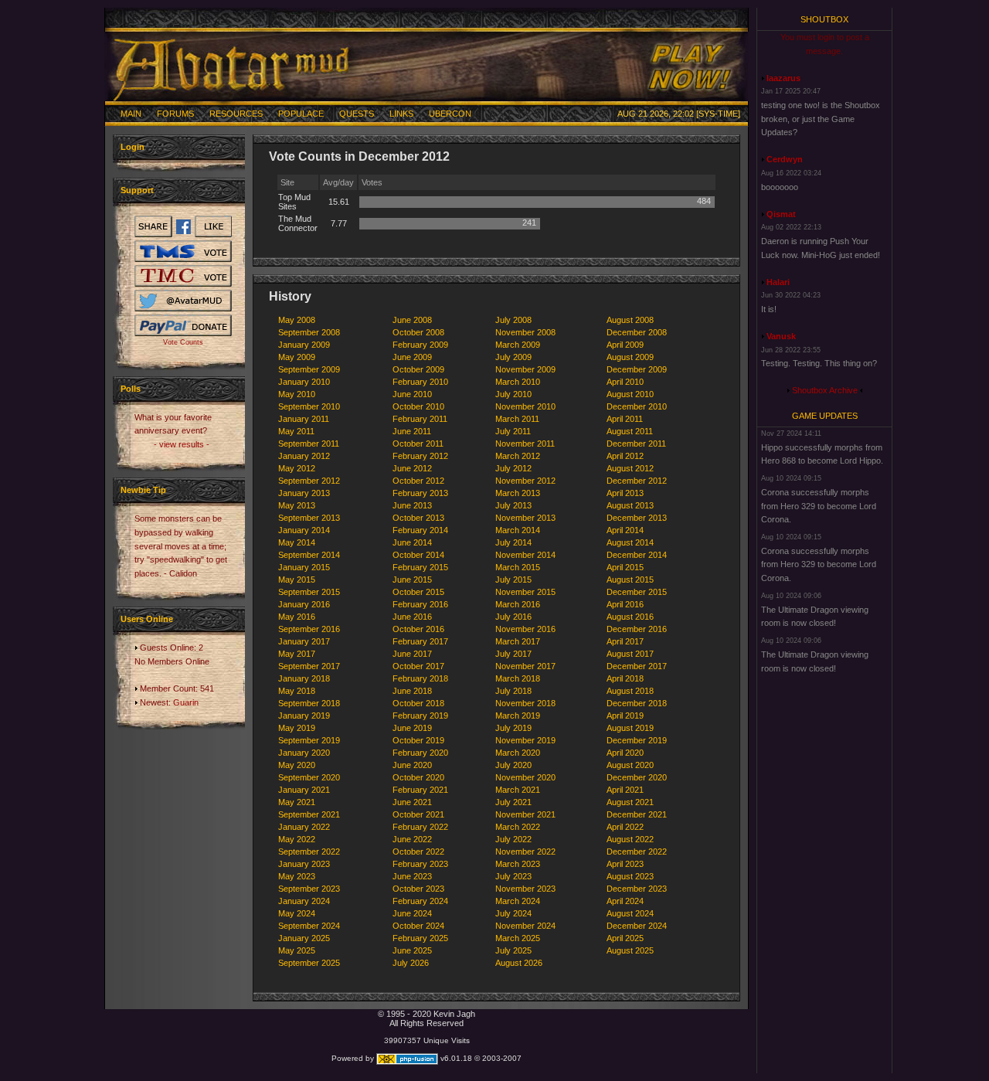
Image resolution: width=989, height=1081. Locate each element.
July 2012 (513, 468)
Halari (778, 282)
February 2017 (420, 641)
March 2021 (517, 789)
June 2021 (412, 802)
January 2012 (304, 456)
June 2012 (412, 468)
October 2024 (418, 925)
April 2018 (625, 678)
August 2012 (630, 468)
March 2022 (517, 826)
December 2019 (637, 740)
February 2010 (420, 381)
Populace (301, 113)
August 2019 (630, 728)
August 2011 (630, 431)
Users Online (147, 619)
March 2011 (517, 418)
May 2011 (296, 431)
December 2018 (637, 703)
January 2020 (304, 752)
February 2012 (420, 456)
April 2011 (625, 418)
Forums (175, 113)
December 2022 (637, 851)
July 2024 (513, 913)
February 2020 (420, 752)
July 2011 (513, 431)
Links (401, 113)
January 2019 (304, 715)
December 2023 (637, 888)
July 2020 (513, 765)
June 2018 (412, 690)
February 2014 (420, 530)
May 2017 (296, 653)
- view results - (181, 444)
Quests (356, 113)
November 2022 (525, 851)
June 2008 (412, 320)
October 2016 (418, 629)
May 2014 (296, 542)
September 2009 (309, 369)
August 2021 (630, 802)
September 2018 (309, 703)
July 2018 (513, 690)
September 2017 (309, 666)
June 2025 (412, 950)
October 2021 (418, 814)
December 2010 (637, 406)
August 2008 (630, 320)
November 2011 (525, 443)
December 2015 (637, 592)
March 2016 (517, 604)
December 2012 (637, 480)
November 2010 (525, 406)
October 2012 (418, 480)
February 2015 (420, 567)
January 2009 (304, 344)
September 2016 (309, 629)
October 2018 (418, 703)
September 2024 (309, 925)
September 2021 (309, 814)
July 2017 (513, 653)
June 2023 (412, 876)
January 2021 (304, 789)
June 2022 (412, 839)
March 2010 (517, 381)
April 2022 (625, 826)
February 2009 (420, 344)
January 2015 (304, 567)
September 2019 (309, 740)
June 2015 (412, 579)
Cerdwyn (784, 159)
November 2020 (525, 777)
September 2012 (309, 480)
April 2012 (625, 456)
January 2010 (304, 381)
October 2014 (418, 554)
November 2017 (525, 666)
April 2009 (625, 344)
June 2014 (412, 542)
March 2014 (517, 530)
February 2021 (420, 789)
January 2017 (304, 641)
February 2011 (420, 418)
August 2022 (630, 839)
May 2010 (296, 394)
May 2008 (296, 320)
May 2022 (296, 839)
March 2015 (517, 567)
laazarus (783, 78)
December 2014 (637, 554)
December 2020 (637, 777)
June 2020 (412, 765)
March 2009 (517, 344)
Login (132, 146)
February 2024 (420, 901)
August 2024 (630, 913)
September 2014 (309, 554)
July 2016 (513, 616)
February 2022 (420, 826)
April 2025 (625, 938)
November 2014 (525, 554)
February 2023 (420, 864)
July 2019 (513, 728)
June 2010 (412, 394)
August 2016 (630, 616)
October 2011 (418, 443)
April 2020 (625, 752)
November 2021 (525, 814)
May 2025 (296, 950)
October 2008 (418, 332)
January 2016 (304, 604)
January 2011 (303, 418)
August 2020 (630, 765)
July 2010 (513, 394)
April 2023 (625, 864)
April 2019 (625, 715)
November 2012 (525, 480)
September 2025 (309, 962)
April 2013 (625, 493)
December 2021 (637, 814)
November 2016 (525, 629)
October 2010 (418, 406)
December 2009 (637, 369)
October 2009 (418, 369)
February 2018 (420, 678)
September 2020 (309, 777)
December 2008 (637, 332)
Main (131, 113)
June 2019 (412, 728)
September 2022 (309, 851)
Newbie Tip (143, 490)
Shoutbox (824, 19)
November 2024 (525, 925)
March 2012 (517, 456)
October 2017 (418, 666)
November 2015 (525, 592)
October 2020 (418, 777)
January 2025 (304, 938)
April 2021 (625, 789)
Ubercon (450, 113)
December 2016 (637, 629)
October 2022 (418, 851)
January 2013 (304, 493)
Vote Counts (183, 342)
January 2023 (304, 864)
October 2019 (418, 740)
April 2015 (625, 567)
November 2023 (525, 888)
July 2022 (513, 839)
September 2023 (309, 888)
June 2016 (412, 616)
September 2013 (309, 517)
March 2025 (517, 938)
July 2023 (513, 876)
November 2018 (525, 703)
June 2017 (412, 653)
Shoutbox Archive (825, 390)
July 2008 (513, 320)
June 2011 (412, 431)
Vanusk (781, 336)
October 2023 (418, 888)
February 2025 (420, 938)
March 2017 (517, 641)
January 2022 (304, 826)
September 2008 (309, 332)
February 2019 (420, 715)
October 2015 (418, 592)
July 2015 (513, 579)
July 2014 (513, 542)
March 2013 (517, 493)
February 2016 (420, 604)
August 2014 (630, 542)
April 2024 (625, 901)
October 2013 (418, 517)
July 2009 (513, 357)
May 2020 (296, 765)
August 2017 (630, 653)
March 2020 (517, 752)
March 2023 (517, 864)
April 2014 (625, 530)
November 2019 (525, 740)
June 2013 (412, 505)
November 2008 (525, 332)
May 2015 (296, 579)
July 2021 (513, 802)
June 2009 (412, 357)
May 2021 (296, 802)
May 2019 (296, 728)
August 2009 (630, 357)
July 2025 (513, 950)
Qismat (781, 214)
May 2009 (296, 357)
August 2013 (630, 505)
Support (137, 190)
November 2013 (525, 517)
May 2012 (296, 468)
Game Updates (825, 415)
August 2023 (630, 876)
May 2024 (296, 913)
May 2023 (296, 876)
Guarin (186, 702)
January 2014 (304, 530)
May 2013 (296, 505)
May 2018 (296, 690)
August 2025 (630, 950)
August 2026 (518, 962)
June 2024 (412, 913)
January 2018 (304, 678)
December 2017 (637, 666)
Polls (131, 388)
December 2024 (637, 925)
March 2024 (517, 901)
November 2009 (525, 369)
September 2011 (308, 443)
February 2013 (420, 493)
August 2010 (630, 394)
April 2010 (625, 381)
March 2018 (517, 678)
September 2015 (309, 592)
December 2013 (637, 517)
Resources (236, 113)
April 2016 (625, 604)
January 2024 (304, 901)
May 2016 (296, 616)
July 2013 (513, 505)
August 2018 (630, 690)
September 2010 (309, 406)
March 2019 (517, 715)
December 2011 (636, 443)
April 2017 (625, 641)
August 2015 (630, 579)
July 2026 (411, 962)
